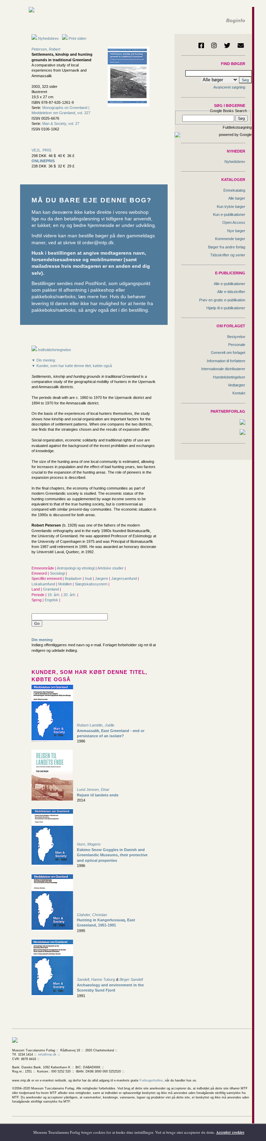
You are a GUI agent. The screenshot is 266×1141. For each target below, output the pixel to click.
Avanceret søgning (229, 87)
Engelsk (52, 600)
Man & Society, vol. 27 (60, 123)
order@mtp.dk (98, 242)
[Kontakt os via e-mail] (240, 45)
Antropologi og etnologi (76, 568)
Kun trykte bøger (231, 206)
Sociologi (58, 573)
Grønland (51, 589)
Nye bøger (236, 231)
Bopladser (74, 578)
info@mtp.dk (47, 1054)
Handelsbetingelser (229, 377)
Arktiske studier (111, 568)
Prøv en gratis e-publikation (222, 300)
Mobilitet (65, 584)
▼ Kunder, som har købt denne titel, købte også (72, 366)
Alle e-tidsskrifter (231, 292)
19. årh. (54, 595)
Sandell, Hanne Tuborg (96, 979)
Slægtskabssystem (91, 584)
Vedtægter (236, 385)
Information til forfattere (226, 361)
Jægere (102, 578)
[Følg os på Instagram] (214, 45)
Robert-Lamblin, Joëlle (95, 725)
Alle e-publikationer (229, 284)
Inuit (89, 578)
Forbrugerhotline (151, 1080)
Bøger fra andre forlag (226, 247)
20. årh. (70, 595)
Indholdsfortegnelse (54, 350)
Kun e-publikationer (229, 214)
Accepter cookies (230, 1132)
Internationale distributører (223, 369)
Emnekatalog (234, 190)
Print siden (77, 38)
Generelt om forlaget (228, 352)
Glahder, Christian (92, 915)
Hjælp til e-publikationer (225, 308)
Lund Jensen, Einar (93, 789)
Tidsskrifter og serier (227, 255)
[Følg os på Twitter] (227, 45)
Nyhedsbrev (48, 38)
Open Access (233, 222)
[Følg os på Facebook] (201, 45)
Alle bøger (236, 198)
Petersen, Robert (46, 49)
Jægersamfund (124, 578)
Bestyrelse (236, 337)
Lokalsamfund (44, 584)
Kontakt (238, 393)
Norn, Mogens (89, 844)
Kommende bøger (230, 239)
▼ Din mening (43, 360)
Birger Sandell (131, 979)
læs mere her (92, 296)
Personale (236, 345)
